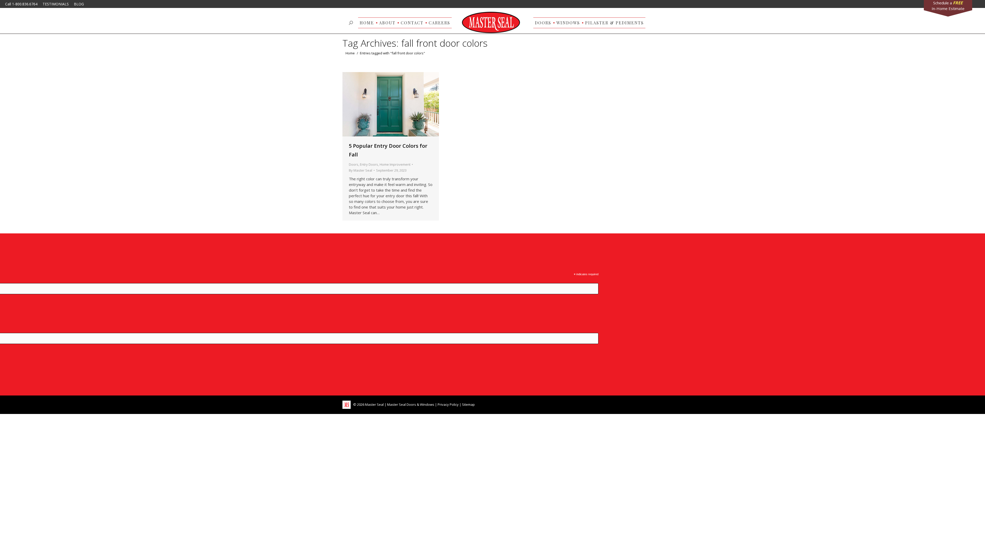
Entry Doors (369, 164)
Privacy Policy (448, 404)
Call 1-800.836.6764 (21, 4)
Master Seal (374, 404)
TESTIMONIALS (56, 4)
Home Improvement (395, 164)
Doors (353, 164)
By (360, 170)
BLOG (79, 4)
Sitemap (468, 404)
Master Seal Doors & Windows (410, 404)
